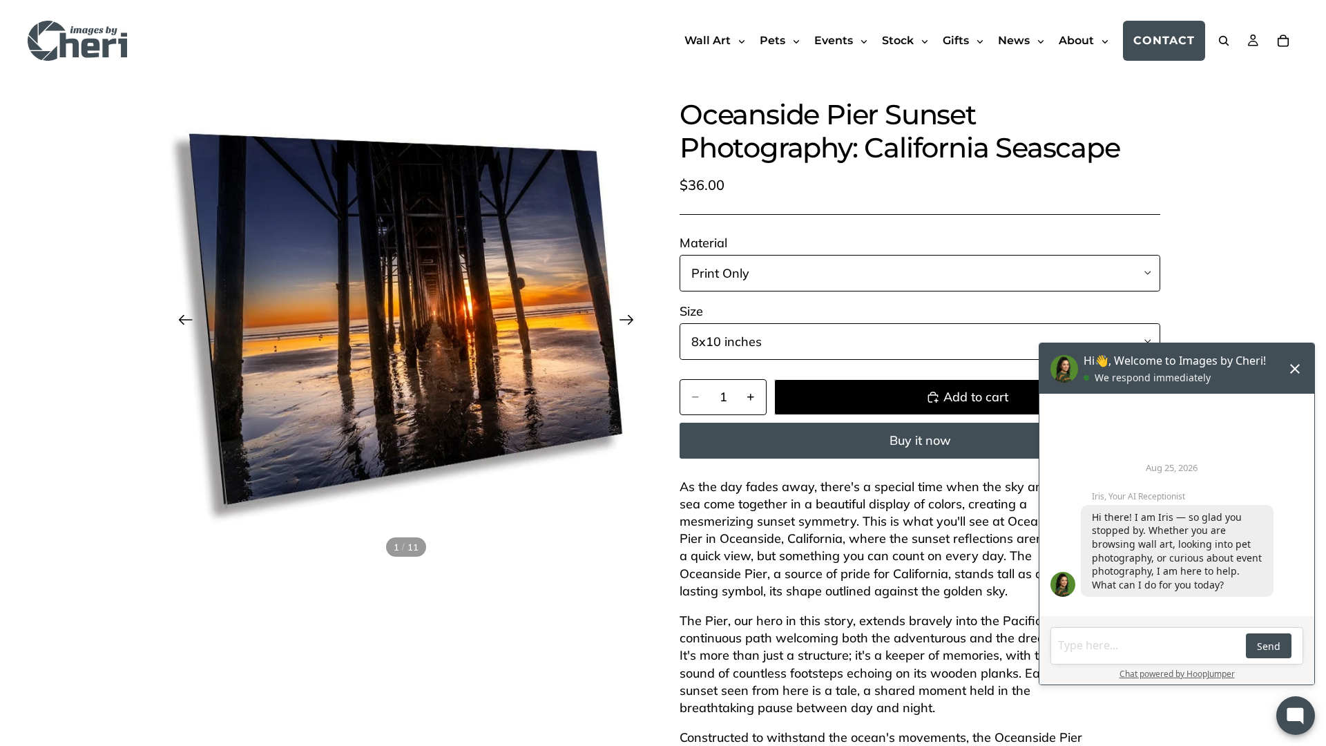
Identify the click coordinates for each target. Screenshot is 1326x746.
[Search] (1224, 41)
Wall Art (708, 40)
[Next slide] (630, 322)
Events (835, 40)
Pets (774, 40)
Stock (899, 40)
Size (691, 311)
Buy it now (920, 440)
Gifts (957, 40)
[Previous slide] (181, 322)
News (1015, 40)
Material (703, 243)
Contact (1164, 40)
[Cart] (1283, 41)
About (1078, 40)
